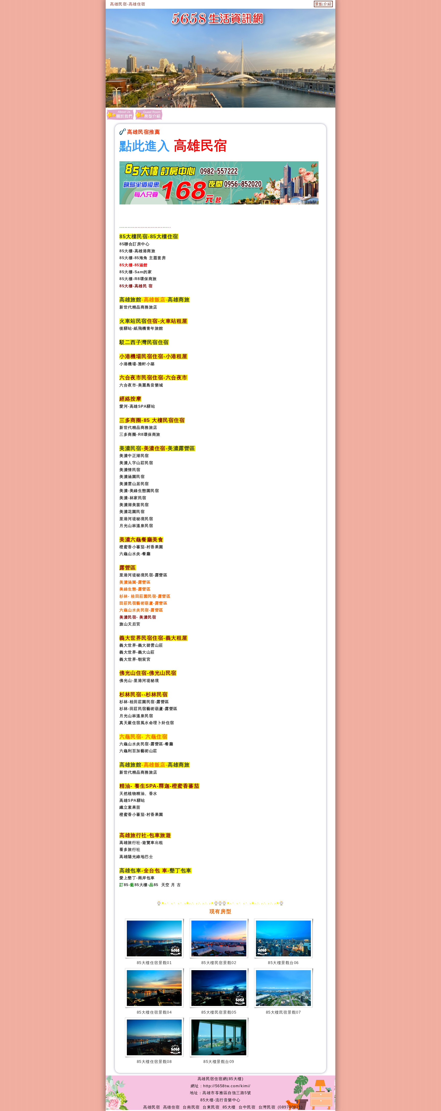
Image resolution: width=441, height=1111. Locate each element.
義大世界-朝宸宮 (135, 659)
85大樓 (141, 885)
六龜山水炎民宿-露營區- (142, 744)
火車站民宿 (133, 321)
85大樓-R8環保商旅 (138, 279)
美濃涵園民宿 (132, 476)
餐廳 (169, 744)
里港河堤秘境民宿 (136, 519)
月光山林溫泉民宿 (136, 525)
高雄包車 (130, 870)
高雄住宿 (171, 1107)
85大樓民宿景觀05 (218, 1012)
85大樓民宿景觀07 (283, 1012)
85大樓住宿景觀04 (154, 1012)
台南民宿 (191, 1107)
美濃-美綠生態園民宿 (139, 490)
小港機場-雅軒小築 (137, 364)
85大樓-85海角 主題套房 (142, 258)
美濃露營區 (181, 448)
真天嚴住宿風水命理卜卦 (142, 722)
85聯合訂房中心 (134, 244)
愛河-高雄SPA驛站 (137, 406)
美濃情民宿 (130, 469)
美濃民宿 (130, 448)
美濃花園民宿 (132, 511)
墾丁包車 (181, 870)
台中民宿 (247, 1107)
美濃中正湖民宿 (134, 455)
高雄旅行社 (130, 842)
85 (126, 885)
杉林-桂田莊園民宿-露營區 (144, 702)
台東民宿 (211, 1107)
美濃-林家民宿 (132, 498)
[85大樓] (148, 114)
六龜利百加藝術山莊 (138, 751)
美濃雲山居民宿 (134, 484)
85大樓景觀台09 (218, 1061)
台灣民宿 (267, 1107)
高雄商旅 (179, 299)
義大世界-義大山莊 (137, 652)
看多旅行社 (130, 849)
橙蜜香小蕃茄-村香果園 (141, 547)
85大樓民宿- (134, 236)
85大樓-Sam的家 (135, 272)
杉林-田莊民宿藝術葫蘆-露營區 (148, 708)
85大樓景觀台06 (283, 962)
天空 (165, 885)
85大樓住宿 (164, 236)
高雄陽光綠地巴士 (136, 856)
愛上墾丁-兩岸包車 (137, 878)
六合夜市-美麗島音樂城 (141, 385)
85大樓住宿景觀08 (154, 1061)
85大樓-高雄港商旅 (137, 251)
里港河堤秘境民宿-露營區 (143, 575)
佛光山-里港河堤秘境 (139, 680)
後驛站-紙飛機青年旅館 (141, 328)
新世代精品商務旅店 (138, 307)
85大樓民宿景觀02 (218, 962)
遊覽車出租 (152, 842)
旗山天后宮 (130, 624)
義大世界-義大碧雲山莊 (141, 645)
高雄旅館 (130, 299)
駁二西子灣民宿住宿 (144, 342)
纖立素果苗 (130, 807)
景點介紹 (323, 4)
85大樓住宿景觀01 (154, 962)
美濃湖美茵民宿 (134, 504)
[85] (120, 114)
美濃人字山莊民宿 (136, 463)
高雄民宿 (151, 1107)
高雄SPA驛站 (132, 800)
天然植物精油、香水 (138, 793)
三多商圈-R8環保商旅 (140, 434)
